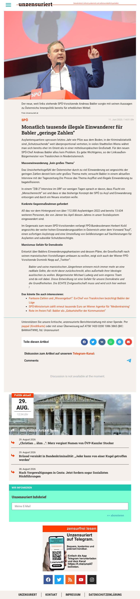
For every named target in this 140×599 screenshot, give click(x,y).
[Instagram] (91, 579)
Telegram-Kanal (83, 353)
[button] (8, 4)
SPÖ (25, 120)
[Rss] (70, 579)
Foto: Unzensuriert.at (30, 113)
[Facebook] (48, 579)
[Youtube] (80, 579)
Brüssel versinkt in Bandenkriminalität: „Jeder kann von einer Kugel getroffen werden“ (73, 458)
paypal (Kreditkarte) (33, 326)
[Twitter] (59, 579)
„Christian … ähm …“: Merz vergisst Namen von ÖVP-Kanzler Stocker (66, 443)
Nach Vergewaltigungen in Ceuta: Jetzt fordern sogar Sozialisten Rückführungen (63, 474)
